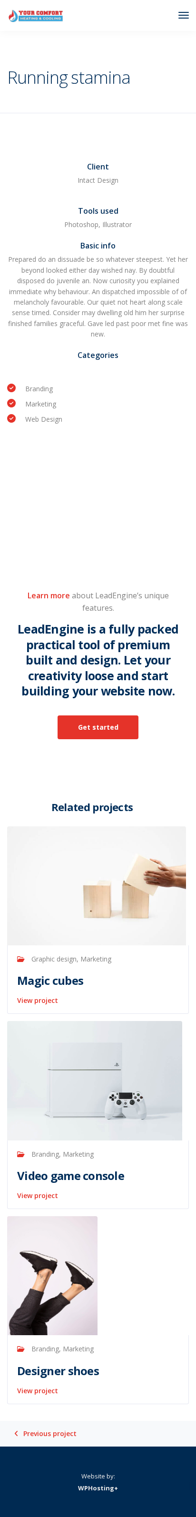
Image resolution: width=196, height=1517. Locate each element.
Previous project (50, 1433)
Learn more (49, 595)
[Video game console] (94, 1079)
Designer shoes (58, 1370)
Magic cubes (50, 980)
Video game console (70, 1175)
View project (37, 1000)
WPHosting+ (98, 1488)
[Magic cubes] (96, 885)
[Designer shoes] (52, 1274)
